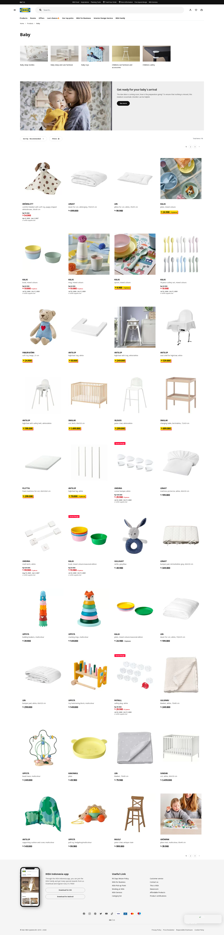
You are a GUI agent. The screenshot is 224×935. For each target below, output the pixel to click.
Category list (117, 896)
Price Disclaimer (168, 930)
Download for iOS (65, 890)
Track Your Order (111, 2)
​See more (123, 103)
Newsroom (154, 889)
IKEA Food (75, 2)
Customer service (156, 878)
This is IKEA (154, 885)
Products (30, 23)
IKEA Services (153, 2)
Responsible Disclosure (184, 930)
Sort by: (32, 139)
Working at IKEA (118, 889)
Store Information (127, 2)
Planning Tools (96, 2)
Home (22, 23)
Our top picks (68, 18)
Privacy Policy (156, 930)
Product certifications (158, 896)
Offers (41, 18)
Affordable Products (157, 892)
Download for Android (65, 897)
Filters (54, 139)
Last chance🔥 (53, 18)
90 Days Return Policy (120, 878)
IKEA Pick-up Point (119, 885)
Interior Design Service (103, 18)
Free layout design (141, 2)
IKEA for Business (83, 18)
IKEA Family (120, 18)
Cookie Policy (199, 930)
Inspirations (85, 2)
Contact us (154, 882)
